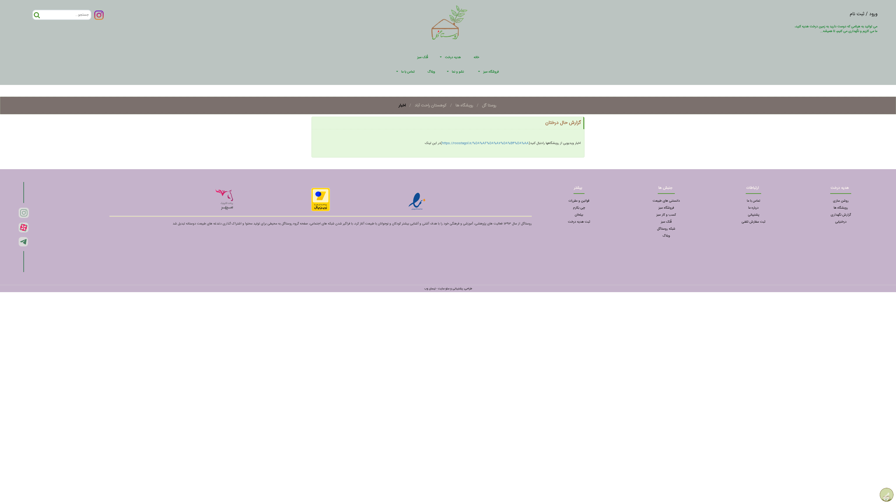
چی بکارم (579, 208)
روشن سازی (841, 201)
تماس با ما (408, 72)
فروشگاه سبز (491, 72)
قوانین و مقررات (578, 201)
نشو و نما (458, 72)
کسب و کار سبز (666, 215)
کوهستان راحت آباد (431, 105)
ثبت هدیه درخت (579, 222)
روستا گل (489, 105)
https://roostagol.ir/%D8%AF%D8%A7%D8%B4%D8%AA (485, 143)
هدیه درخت (453, 57)
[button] (441, 57)
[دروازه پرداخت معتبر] (320, 199)
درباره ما (753, 208)
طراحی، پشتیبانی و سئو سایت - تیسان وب (448, 288)
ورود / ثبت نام (863, 14)
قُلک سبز (666, 222)
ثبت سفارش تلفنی (753, 222)
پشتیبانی (753, 215)
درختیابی (841, 222)
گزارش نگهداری (841, 215)
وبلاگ (666, 236)
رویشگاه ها (464, 105)
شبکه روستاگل (666, 229)
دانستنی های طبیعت (666, 201)
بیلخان (579, 215)
